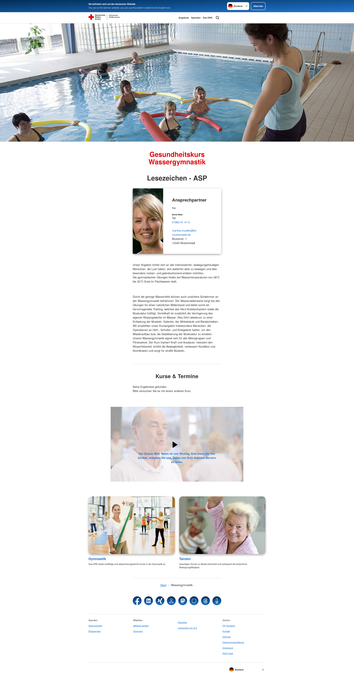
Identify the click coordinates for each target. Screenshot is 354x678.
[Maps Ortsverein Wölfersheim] (171, 600)
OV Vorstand (228, 625)
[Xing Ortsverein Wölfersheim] (160, 600)
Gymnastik (97, 558)
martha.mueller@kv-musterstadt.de (184, 232)
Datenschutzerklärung (233, 642)
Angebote (184, 17)
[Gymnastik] (131, 525)
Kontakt (226, 631)
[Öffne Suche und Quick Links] (217, 18)
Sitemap (226, 636)
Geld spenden (95, 625)
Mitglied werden (141, 625)
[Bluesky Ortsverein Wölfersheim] (194, 600)
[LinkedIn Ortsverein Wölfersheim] (148, 600)
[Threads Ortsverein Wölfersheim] (205, 600)
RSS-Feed (227, 653)
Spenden (196, 17)
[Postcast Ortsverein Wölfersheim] (216, 600)
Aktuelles (182, 622)
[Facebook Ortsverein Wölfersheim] (137, 600)
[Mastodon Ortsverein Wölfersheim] (182, 600)
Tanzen (185, 558)
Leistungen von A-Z (187, 628)
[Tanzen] (222, 525)
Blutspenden (94, 631)
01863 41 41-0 (181, 222)
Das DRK (208, 17)
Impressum (227, 647)
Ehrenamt (138, 631)
